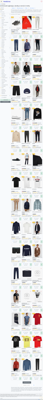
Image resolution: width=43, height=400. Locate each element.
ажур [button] (3, 83)
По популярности (35, 14)
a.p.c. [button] (2, 26)
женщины (2, 7)
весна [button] (3, 49)
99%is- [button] (3, 23)
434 (34, 385)
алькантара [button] (4, 39)
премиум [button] (3, 93)
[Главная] (0, 4)
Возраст (3, 14)
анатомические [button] (5, 84)
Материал (4, 37)
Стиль (3, 67)
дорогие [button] (3, 92)
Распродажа (4, 95)
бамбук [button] (3, 42)
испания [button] (3, 64)
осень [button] (3, 56)
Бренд (3, 17)
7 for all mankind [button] (5, 22)
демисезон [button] (4, 52)
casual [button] (3, 69)
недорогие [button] (4, 90)
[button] (0, 19)
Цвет (3, 27)
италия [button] (3, 66)
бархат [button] (3, 43)
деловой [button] (3, 76)
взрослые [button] (4, 15)
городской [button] (4, 74)
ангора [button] (3, 41)
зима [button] (3, 53)
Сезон (3, 47)
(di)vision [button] (3, 19)
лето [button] (2, 54)
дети (1, 10)
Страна (3, 57)
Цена (3, 87)
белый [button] (3, 32)
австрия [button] (3, 59)
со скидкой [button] (4, 97)
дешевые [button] (3, 89)
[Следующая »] (31, 385)
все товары (2, 11)
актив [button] (3, 72)
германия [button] (3, 62)
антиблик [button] (3, 86)
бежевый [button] (3, 31)
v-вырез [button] (3, 82)
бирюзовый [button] (4, 33)
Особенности (4, 77)
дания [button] (3, 63)
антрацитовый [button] (4, 29)
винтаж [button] (3, 73)
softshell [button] (3, 79)
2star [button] (3, 21)
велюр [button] (3, 46)
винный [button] (3, 36)
